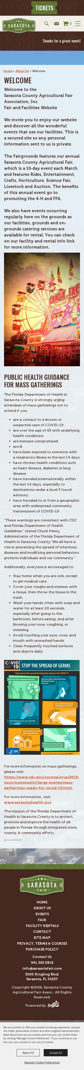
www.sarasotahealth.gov (28, 802)
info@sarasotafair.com (42, 968)
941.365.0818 (42, 963)
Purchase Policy (42, 949)
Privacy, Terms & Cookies (42, 944)
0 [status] (70, 23)
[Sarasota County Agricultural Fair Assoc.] (19, 26)
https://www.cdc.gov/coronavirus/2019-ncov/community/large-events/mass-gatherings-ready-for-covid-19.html (41, 782)
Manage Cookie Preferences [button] (42, 1062)
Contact (42, 932)
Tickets (44, 8)
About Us (22, 71)
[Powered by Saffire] (53, 1005)
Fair (42, 920)
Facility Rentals (42, 926)
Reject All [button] (28, 1053)
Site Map (42, 938)
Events (42, 914)
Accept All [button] (56, 1053)
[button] (46, 23)
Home (7, 71)
